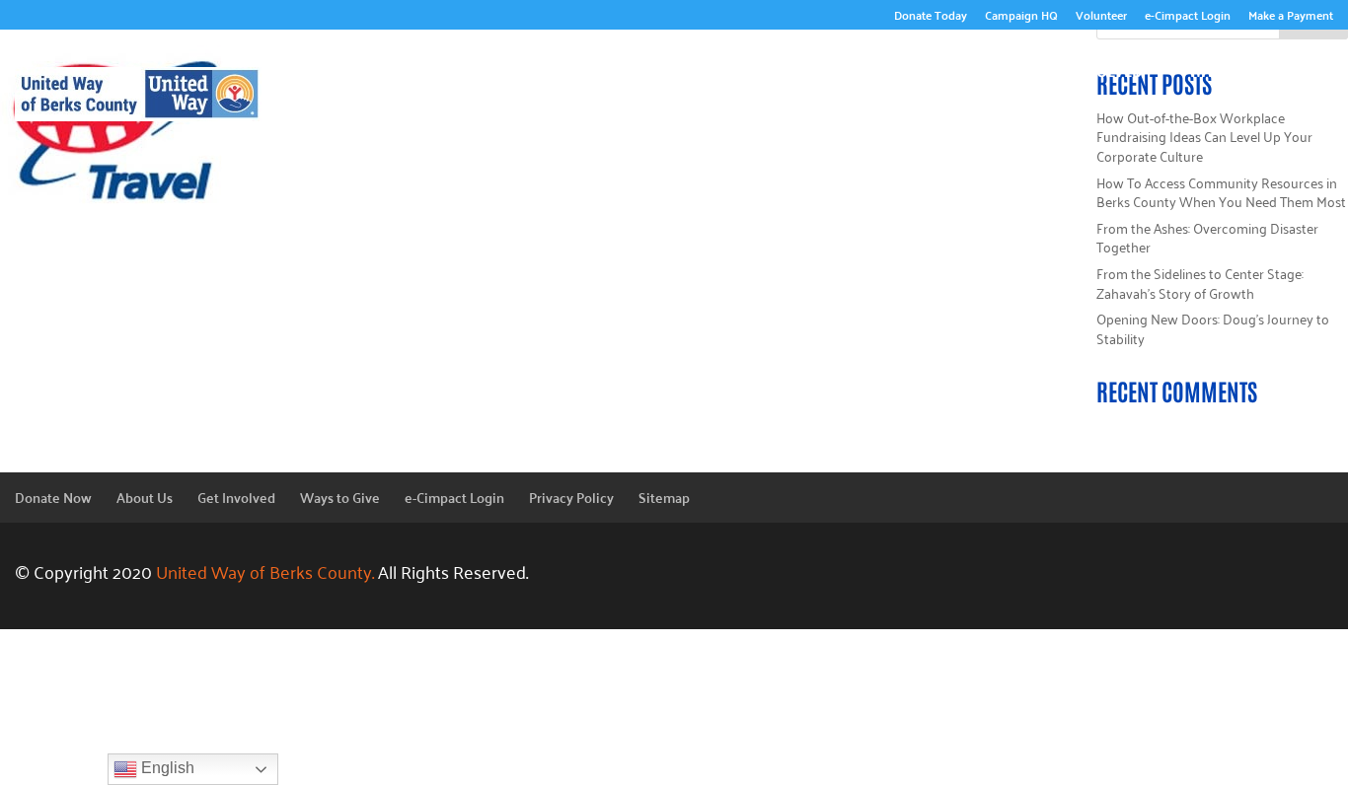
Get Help (1279, 97)
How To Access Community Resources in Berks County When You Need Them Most (1221, 192)
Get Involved (1091, 68)
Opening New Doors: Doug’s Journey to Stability (1212, 328)
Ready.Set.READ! (933, 68)
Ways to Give (1240, 68)
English (165, 767)
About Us (663, 68)
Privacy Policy (571, 497)
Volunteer (1101, 17)
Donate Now (53, 497)
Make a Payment (1290, 17)
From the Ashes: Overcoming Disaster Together (1207, 237)
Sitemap (664, 497)
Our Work (786, 68)
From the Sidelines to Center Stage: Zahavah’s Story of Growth (1200, 282)
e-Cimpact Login (1188, 17)
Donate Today (930, 17)
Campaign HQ (1021, 17)
